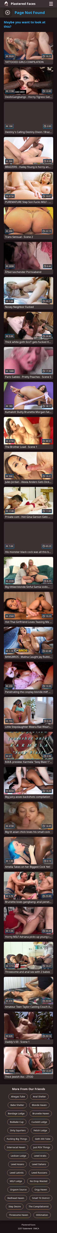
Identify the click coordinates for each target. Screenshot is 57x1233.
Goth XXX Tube (42, 1138)
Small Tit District (41, 1198)
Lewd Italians (39, 1164)
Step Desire (15, 1206)
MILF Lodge (16, 1181)
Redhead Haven (15, 1198)
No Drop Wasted (38, 1181)
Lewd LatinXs (17, 1172)
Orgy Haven (41, 1189)
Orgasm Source (18, 1189)
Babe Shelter (17, 1105)
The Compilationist (39, 1206)
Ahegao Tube (18, 1096)
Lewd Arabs (40, 1155)
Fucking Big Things (17, 1138)
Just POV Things (41, 1147)
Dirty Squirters (18, 1130)
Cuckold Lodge (39, 1121)
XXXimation (42, 1214)
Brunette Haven (40, 1113)
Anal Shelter (39, 1096)
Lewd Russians (39, 1172)
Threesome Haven (18, 1214)
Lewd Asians (17, 1164)
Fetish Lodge (40, 1130)
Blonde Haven (39, 1105)
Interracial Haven (16, 1147)
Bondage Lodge (16, 1113)
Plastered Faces (23, 4)
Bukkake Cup (17, 1121)
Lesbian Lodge (18, 1155)
